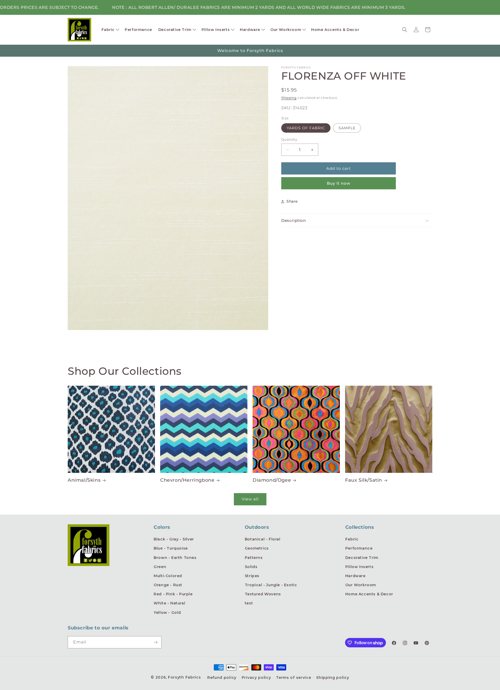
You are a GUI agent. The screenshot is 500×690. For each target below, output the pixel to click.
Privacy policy (256, 677)
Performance (359, 548)
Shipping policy (332, 677)
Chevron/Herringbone (187, 480)
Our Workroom (360, 585)
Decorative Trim (361, 557)
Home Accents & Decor (369, 594)
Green (160, 566)
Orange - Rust (168, 585)
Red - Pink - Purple (173, 594)
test (249, 603)
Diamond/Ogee (272, 480)
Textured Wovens (263, 594)
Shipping (289, 98)
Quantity (289, 139)
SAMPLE (347, 128)
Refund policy (221, 677)
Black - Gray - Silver (174, 539)
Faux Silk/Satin (363, 480)
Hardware (355, 575)
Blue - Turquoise (171, 548)
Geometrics (257, 548)
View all (250, 498)
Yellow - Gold (167, 612)
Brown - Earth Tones (175, 557)
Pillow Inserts (359, 566)
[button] (110, 29)
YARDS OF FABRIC (306, 128)
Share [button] (292, 201)
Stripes (252, 575)
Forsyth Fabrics (185, 677)
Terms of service (293, 677)
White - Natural (169, 603)
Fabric (352, 539)
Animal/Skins (84, 480)
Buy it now (338, 183)
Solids (251, 566)
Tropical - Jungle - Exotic (271, 585)
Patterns (254, 557)
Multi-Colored (168, 575)
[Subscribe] (155, 642)
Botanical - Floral (262, 539)
